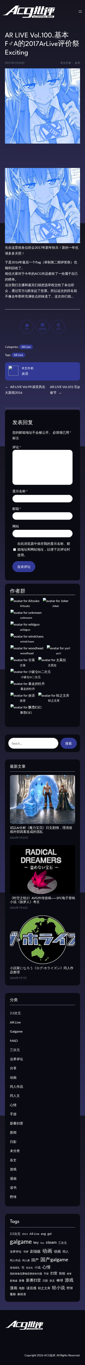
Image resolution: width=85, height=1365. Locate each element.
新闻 (13, 1132)
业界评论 (16, 1059)
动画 (13, 1077)
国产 (35, 1260)
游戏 (13, 1169)
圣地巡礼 (15, 1267)
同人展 (26, 1260)
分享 (13, 1068)
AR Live (26, 347)
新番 (21, 1280)
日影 (13, 1142)
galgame (21, 1241)
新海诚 (13, 1280)
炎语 (25, 373)
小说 (37, 1267)
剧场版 (35, 1251)
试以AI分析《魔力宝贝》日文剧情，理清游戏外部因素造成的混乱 (41, 830)
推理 (69, 1273)
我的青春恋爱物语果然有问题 (26, 1273)
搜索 (68, 743)
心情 (13, 1105)
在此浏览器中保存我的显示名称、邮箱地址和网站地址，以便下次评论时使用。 (43, 549)
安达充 (29, 1267)
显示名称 (19, 491)
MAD (14, 1040)
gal (49, 1233)
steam (51, 1242)
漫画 (13, 1178)
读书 (13, 1187)
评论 (16, 447)
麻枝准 (21, 1294)
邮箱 (16, 509)
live (42, 1242)
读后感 (31, 1288)
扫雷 (53, 1273)
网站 (15, 526)
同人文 (15, 1095)
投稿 (62, 1273)
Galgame (16, 1031)
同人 (66, 1251)
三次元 (15, 1050)
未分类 (15, 1151)
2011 (25, 1233)
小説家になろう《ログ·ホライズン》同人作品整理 (41, 970)
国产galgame (54, 1259)
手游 (13, 1114)
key (36, 1242)
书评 (25, 1251)
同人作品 (16, 1086)
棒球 (60, 1280)
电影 (22, 1288)
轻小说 (58, 1287)
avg (43, 1233)
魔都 (13, 1294)
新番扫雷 (16, 1123)
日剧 (45, 1280)
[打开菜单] (80, 11)
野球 (13, 1197)
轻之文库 (44, 1288)
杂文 (13, 1160)
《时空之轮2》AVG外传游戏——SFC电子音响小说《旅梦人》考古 (42, 900)
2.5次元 (15, 1013)
